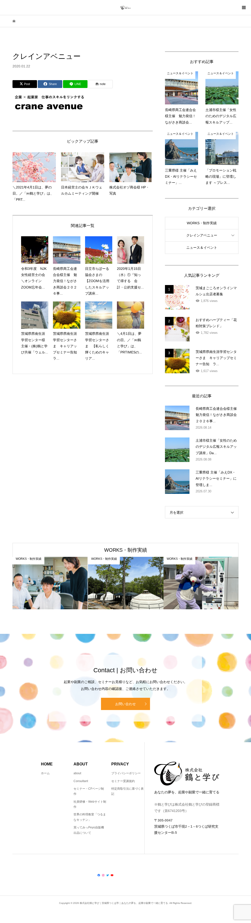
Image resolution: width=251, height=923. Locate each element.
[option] (50, 583)
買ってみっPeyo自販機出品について (89, 830)
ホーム (45, 773)
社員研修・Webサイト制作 (90, 804)
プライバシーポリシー (126, 773)
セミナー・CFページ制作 (89, 791)
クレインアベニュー (201, 235)
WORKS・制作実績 (202, 223)
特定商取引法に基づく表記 (127, 791)
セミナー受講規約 (123, 781)
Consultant (81, 781)
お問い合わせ (125, 704)
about (77, 773)
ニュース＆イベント (201, 247)
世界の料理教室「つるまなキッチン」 (90, 817)
